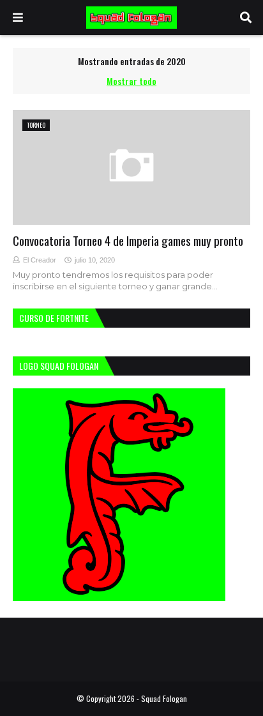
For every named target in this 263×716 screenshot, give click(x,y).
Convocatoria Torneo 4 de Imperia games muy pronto (128, 240)
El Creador (39, 260)
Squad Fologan (164, 698)
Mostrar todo (131, 81)
